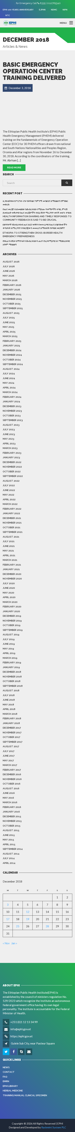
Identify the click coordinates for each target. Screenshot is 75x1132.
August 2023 (11, 425)
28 (47, 926)
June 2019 (9, 643)
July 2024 (9, 373)
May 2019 (8, 648)
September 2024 (13, 364)
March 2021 (10, 560)
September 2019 (13, 630)
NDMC (54, 10)
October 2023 (12, 415)
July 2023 (9, 429)
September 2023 (13, 420)
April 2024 (9, 387)
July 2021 (9, 541)
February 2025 (12, 341)
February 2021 (12, 564)
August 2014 (11, 853)
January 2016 (11, 811)
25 (17, 926)
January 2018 (11, 723)
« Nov (6, 943)
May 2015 (8, 839)
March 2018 (10, 714)
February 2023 (12, 452)
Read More (14, 167)
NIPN (65, 10)
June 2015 (9, 835)
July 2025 (9, 317)
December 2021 (12, 518)
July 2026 (9, 266)
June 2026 (9, 271)
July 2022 (9, 485)
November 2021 (12, 522)
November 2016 (12, 779)
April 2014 (9, 863)
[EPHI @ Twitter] (6, 1051)
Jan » (14, 943)
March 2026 (10, 280)
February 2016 (12, 807)
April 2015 (9, 844)
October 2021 (11, 527)
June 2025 (9, 322)
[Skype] (21, 1051)
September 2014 (13, 849)
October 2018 (11, 681)
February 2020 (12, 606)
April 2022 (9, 499)
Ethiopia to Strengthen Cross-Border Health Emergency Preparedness (32, 234)
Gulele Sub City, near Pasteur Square (33, 1043)
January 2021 (11, 569)
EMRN (6, 1081)
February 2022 (12, 508)
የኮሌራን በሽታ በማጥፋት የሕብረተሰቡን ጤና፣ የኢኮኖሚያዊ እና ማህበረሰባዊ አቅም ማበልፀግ (36, 243)
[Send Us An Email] (29, 1051)
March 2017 (10, 765)
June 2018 (9, 699)
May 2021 (8, 550)
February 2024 (12, 397)
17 (7, 919)
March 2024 (10, 392)
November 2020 (12, 578)
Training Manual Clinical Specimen (25, 1095)
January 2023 (11, 457)
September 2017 (12, 741)
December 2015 (12, 816)
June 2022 (9, 490)
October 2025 (12, 303)
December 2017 (12, 727)
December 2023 (12, 406)
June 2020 (9, 588)
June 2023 (9, 434)
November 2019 (12, 620)
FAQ (5, 1076)
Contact (9, 1072)
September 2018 (13, 686)
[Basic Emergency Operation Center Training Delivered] (37, 109)
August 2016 (11, 788)
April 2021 (9, 555)
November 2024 (12, 355)
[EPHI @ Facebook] (13, 1051)
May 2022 (8, 494)
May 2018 (8, 704)
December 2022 (12, 462)
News (6, 1067)
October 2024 (12, 359)
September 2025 (13, 308)
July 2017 (8, 751)
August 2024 (11, 369)
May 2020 (8, 592)
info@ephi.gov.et (20, 1029)
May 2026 (8, 275)
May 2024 (8, 382)
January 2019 (11, 667)
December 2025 (12, 294)
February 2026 (12, 285)
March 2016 (10, 802)
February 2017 (12, 769)
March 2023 (10, 448)
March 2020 (10, 602)
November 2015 (12, 821)
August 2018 (11, 690)
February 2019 (12, 662)
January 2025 (11, 345)
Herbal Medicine (13, 1090)
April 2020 (9, 597)
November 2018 (12, 676)
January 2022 (11, 513)
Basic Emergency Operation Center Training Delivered (34, 71)
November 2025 (12, 299)
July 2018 (9, 695)
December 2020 (12, 574)
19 (27, 919)
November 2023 (12, 410)
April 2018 (9, 709)
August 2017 (11, 746)
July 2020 (9, 583)
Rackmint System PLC (53, 1127)
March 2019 (10, 658)
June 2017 (9, 755)
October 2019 (11, 625)
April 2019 (9, 653)
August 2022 (11, 480)
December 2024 (12, 350)
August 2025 (11, 313)
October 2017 (11, 737)
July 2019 (9, 639)
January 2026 (11, 289)
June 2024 (9, 378)
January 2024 (11, 401)
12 (27, 911)
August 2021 (11, 536)
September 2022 (13, 476)
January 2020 (11, 611)
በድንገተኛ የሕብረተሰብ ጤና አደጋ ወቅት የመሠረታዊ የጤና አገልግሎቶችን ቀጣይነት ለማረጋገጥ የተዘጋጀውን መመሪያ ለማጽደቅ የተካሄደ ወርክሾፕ (35, 226)
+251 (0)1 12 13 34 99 (24, 1022)
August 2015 (11, 830)
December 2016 (12, 774)
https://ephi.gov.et (21, 1036)
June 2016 (9, 793)
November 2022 (12, 466)
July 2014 (9, 858)
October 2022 (12, 471)
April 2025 (9, 331)
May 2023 (8, 438)
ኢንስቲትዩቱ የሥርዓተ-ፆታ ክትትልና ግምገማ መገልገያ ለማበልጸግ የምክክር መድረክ (35, 203)
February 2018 (12, 718)
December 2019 (12, 616)
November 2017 (12, 732)
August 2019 (11, 634)
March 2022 (10, 504)
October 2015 (11, 825)
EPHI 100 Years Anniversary (18, 10)
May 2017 (8, 760)
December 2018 (12, 671)
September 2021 (13, 532)
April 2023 (9, 443)
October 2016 (11, 783)
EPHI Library (10, 1086)
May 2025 (8, 327)
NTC (7, 15)
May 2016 (8, 797)
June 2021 (9, 546)
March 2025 (10, 336)
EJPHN (42, 10)
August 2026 (11, 261)
